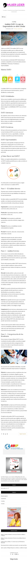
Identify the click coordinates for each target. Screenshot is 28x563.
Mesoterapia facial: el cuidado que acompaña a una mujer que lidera (14, 545)
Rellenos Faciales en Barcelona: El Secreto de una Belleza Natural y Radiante (13, 539)
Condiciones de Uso (14, 552)
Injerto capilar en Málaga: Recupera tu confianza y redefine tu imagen (14, 547)
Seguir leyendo (23, 433)
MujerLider (14, 559)
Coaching (14, 21)
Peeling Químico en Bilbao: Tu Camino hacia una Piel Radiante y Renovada (13, 542)
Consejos (2, 503)
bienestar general (4, 496)
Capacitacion (3, 498)
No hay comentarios (18, 28)
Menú (4, 16)
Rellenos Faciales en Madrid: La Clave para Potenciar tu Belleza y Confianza (13, 535)
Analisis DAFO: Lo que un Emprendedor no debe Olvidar (14, 25)
